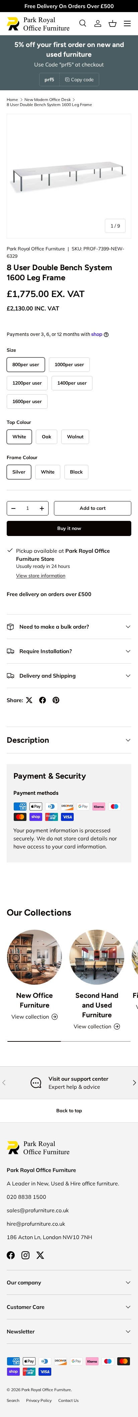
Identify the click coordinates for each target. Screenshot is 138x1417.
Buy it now (69, 528)
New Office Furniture (34, 1000)
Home (12, 99)
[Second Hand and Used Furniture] (96, 957)
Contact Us (68, 1400)
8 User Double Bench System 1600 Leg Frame (49, 104)
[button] (112, 23)
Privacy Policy (39, 1400)
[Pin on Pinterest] (56, 700)
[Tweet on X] (29, 700)
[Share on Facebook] (42, 700)
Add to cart (93, 508)
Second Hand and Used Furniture (96, 1005)
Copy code (82, 80)
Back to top (69, 1111)
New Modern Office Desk (47, 99)
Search (13, 1400)
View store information (40, 576)
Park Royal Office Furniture (36, 249)
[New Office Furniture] (34, 957)
